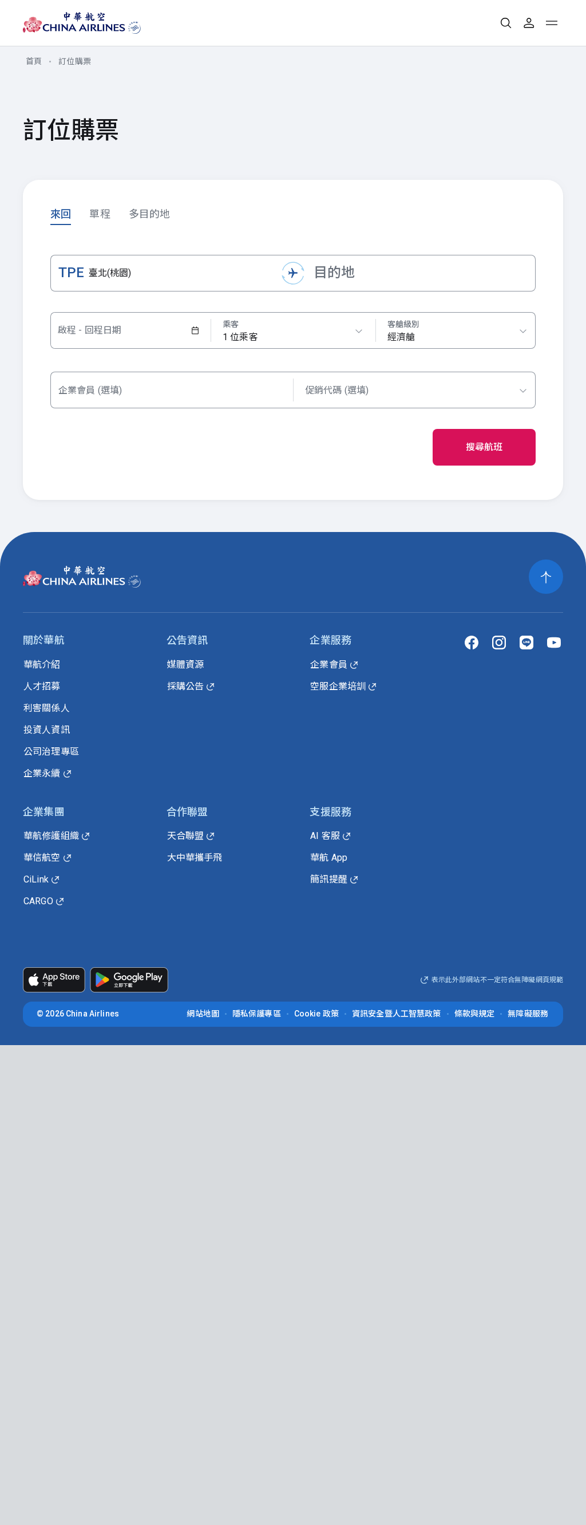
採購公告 (185, 686)
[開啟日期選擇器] (195, 330)
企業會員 (328, 664)
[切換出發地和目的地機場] (293, 273)
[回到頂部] (546, 576)
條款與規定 (474, 1013)
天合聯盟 (185, 835)
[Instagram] (499, 642)
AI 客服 (325, 835)
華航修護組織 (51, 835)
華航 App (328, 857)
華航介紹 (42, 664)
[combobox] (457, 331)
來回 (60, 214)
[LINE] (526, 642)
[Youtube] (554, 642)
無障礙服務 (528, 1013)
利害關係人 (46, 708)
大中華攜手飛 (195, 857)
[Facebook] (471, 642)
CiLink (36, 879)
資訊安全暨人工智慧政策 (396, 1013)
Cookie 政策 (316, 1013)
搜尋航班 (484, 447)
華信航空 (42, 857)
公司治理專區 (51, 751)
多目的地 (150, 214)
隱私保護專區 (256, 1013)
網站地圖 (203, 1013)
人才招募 (42, 686)
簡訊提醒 (328, 879)
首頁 (34, 61)
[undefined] (71, 22)
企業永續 (42, 773)
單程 (99, 214)
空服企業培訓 (338, 686)
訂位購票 (74, 61)
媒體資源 (185, 664)
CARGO (38, 901)
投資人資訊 (46, 729)
